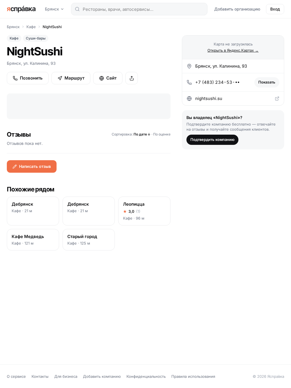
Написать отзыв (35, 166)
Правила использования (193, 376)
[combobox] (139, 9)
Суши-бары (35, 38)
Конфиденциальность (146, 376)
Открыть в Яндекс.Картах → (233, 50)
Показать (266, 82)
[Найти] (77, 9)
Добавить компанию (102, 376)
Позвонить (31, 78)
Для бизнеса (65, 376)
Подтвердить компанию (212, 139)
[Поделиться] (131, 78)
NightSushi (52, 26)
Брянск (52, 9)
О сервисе (16, 376)
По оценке (162, 134)
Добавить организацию (237, 9)
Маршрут (74, 78)
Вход (275, 9)
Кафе (31, 26)
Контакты (40, 376)
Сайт (111, 78)
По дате (142, 134)
